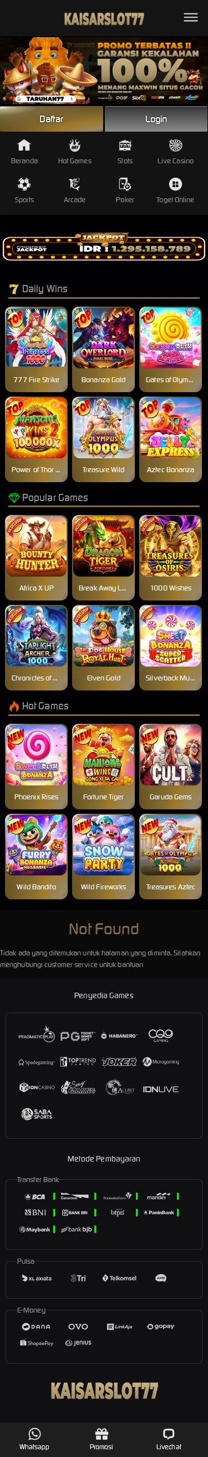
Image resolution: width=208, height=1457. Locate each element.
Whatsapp (34, 1447)
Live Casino (176, 161)
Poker (125, 199)
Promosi (102, 1447)
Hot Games (75, 161)
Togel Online (175, 199)
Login (156, 119)
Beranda (24, 161)
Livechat (168, 1447)
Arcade (75, 199)
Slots (125, 161)
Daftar (51, 119)
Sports (24, 199)
